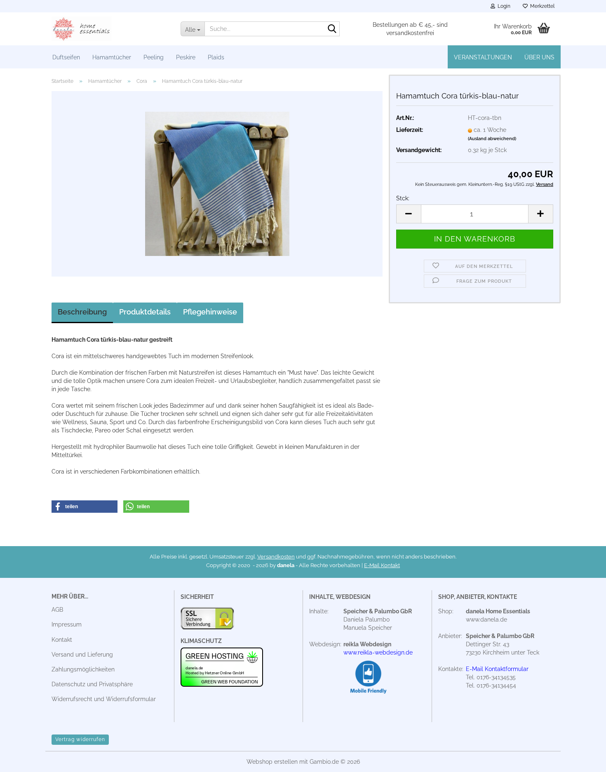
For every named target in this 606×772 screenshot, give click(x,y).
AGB (57, 609)
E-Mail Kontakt (382, 565)
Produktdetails (145, 311)
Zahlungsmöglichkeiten (83, 669)
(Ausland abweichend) (492, 138)
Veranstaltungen (483, 57)
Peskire (185, 57)
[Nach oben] (583, 760)
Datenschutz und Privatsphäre (92, 684)
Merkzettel (541, 6)
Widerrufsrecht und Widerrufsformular (104, 699)
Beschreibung (82, 311)
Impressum (67, 624)
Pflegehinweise (210, 311)
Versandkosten (276, 557)
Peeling (153, 57)
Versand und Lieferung (82, 654)
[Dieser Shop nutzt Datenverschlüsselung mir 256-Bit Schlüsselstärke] (207, 620)
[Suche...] (332, 29)
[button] (408, 213)
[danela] (110, 28)
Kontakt (62, 639)
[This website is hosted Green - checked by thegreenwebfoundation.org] (222, 666)
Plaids (216, 57)
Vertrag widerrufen (80, 739)
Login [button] (502, 6)
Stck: (402, 198)
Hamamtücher (111, 57)
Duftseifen (66, 57)
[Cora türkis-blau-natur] (217, 183)
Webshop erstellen (272, 761)
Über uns (539, 57)
